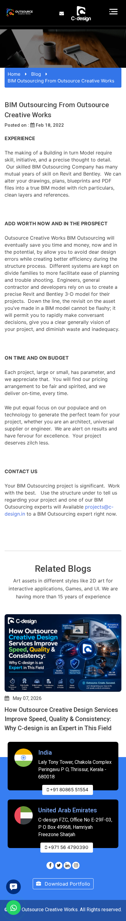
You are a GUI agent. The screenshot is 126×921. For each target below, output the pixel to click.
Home (14, 74)
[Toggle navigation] (114, 11)
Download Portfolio (66, 884)
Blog (36, 74)
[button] (7, 738)
